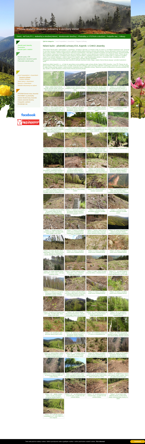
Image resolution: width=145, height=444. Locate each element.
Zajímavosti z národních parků (27, 59)
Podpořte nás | (112, 36)
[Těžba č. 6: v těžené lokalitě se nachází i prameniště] (96, 188)
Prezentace (21, 47)
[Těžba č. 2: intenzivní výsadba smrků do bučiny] (118, 106)
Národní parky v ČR (24, 57)
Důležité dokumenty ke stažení (27, 85)
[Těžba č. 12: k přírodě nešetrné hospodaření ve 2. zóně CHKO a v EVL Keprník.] (53, 413)
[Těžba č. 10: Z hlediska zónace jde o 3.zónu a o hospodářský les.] (96, 331)
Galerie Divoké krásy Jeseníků (27, 98)
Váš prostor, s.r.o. (70, 442)
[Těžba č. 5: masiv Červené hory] (118, 147)
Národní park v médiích (25, 49)
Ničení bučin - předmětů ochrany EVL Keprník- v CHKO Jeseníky (74, 46)
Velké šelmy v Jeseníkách (26, 81)
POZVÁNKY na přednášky (26, 96)
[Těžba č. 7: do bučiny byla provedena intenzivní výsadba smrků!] (96, 208)
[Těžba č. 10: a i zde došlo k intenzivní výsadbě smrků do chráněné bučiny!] (118, 310)
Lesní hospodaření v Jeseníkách (28, 75)
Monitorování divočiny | (68, 36)
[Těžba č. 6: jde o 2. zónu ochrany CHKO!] (75, 188)
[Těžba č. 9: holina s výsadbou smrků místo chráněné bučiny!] (96, 290)
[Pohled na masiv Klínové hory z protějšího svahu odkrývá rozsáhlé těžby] (75, 85)
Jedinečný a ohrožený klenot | (46, 36)
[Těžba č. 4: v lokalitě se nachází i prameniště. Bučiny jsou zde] (96, 147)
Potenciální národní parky (26, 61)
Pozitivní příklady (24, 79)
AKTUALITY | (28, 36)
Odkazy (122, 36)
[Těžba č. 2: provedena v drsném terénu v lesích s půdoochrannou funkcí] (96, 106)
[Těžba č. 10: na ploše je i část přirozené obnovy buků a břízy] (53, 331)
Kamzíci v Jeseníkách (24, 83)
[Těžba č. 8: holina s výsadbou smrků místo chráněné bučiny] (75, 249)
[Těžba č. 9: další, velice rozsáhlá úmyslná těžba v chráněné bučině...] (96, 269)
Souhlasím (137, 441)
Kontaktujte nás (22, 104)
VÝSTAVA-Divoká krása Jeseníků (28, 93)
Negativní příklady (24, 77)
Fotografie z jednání (24, 102)
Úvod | (19, 36)
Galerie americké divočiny (26, 100)
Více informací (100, 441)
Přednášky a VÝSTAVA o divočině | (92, 36)
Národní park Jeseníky (25, 45)
